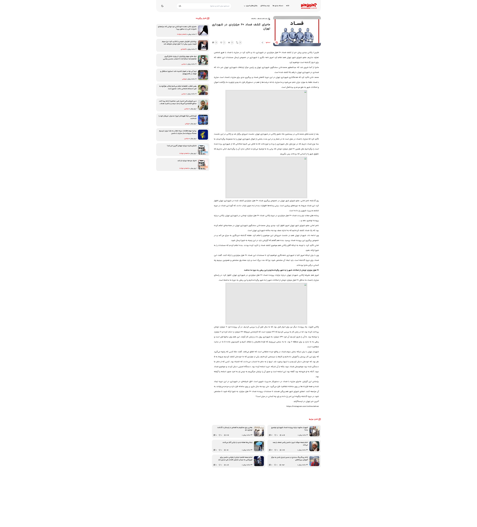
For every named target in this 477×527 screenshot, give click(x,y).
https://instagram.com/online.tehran (302, 406)
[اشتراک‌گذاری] (262, 42)
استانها (268, 42)
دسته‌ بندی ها (278, 5)
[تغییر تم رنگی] (162, 6)
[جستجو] (180, 6)
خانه (287, 5)
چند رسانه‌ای (265, 5)
